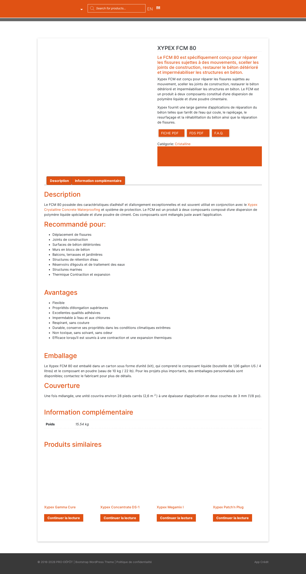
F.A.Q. (219, 133)
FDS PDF (196, 133)
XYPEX (72, 8)
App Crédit (261, 562)
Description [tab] (59, 181)
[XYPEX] (188, 158)
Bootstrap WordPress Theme (94, 562)
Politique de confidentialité (134, 562)
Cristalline (182, 144)
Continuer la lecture (63, 518)
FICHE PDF (170, 133)
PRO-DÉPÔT (64, 562)
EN (150, 8)
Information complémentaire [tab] (98, 181)
